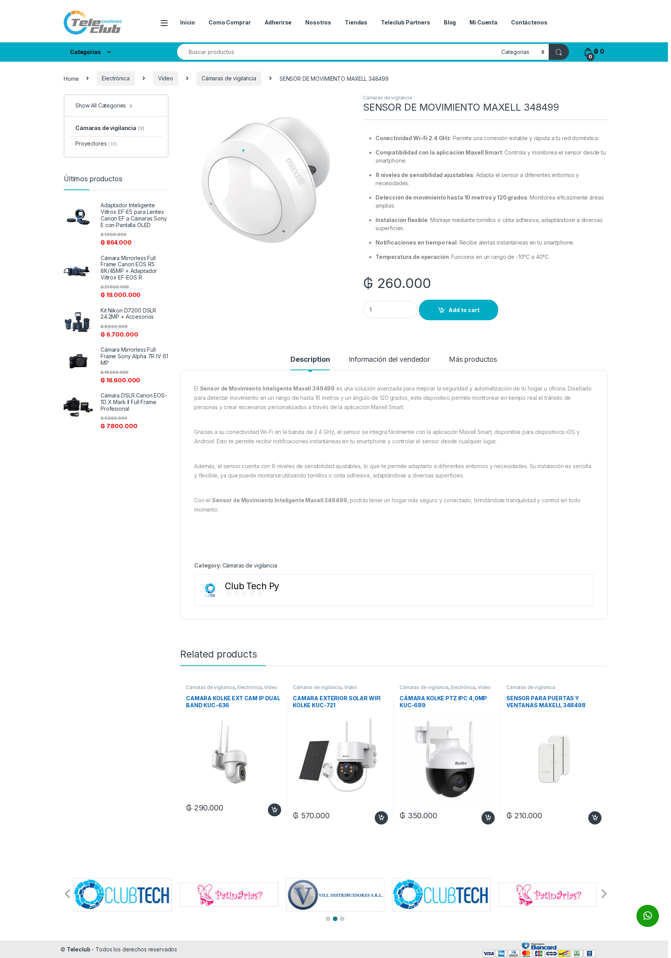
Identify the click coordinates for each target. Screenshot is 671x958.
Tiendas (356, 22)
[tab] (310, 363)
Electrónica (115, 78)
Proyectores (96, 143)
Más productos (473, 359)
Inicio (187, 22)
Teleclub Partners (405, 22)
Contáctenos (529, 22)
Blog (450, 22)
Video (165, 78)
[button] (328, 918)
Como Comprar (229, 22)
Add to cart (464, 310)
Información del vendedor (389, 359)
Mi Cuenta (483, 22)
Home (71, 78)
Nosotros (318, 22)
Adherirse (278, 22)
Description (310, 359)
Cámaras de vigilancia (229, 78)
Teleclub (78, 949)
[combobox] (337, 52)
